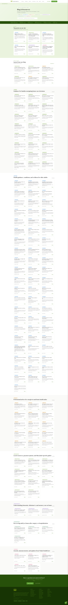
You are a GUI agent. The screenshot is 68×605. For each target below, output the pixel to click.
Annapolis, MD (40, 598)
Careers (40, 1)
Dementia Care (32, 593)
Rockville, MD (40, 591)
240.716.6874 (49, 1)
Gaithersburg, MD (41, 592)
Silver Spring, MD (41, 590)
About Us (30, 1)
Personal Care (32, 591)
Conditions (26, 1)
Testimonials (34, 1)
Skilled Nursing (32, 592)
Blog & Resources (49, 592)
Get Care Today (54, 1)
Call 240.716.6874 (37, 583)
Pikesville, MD (40, 596)
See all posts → (52, 63)
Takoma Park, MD (41, 594)
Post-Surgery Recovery (33, 594)
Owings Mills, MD (41, 597)
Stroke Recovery (32, 595)
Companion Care (32, 590)
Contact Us (48, 595)
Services (23, 1)
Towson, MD (40, 595)
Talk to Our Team (30, 583)
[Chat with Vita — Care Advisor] (66, 603)
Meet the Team (49, 591)
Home (2, 3)
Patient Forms (49, 596)
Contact (43, 1)
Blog (37, 1)
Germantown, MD (41, 593)
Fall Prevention (32, 596)
